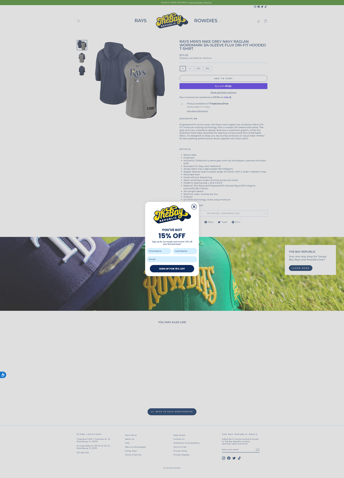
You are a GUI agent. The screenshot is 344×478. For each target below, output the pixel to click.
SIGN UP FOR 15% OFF (172, 268)
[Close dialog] (194, 206)
